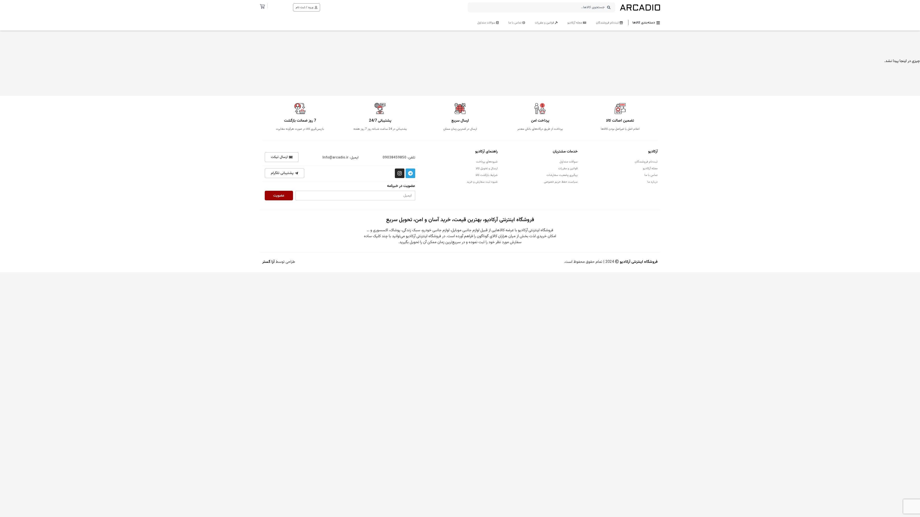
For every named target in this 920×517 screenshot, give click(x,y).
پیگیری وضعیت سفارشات (562, 175)
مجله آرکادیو (575, 23)
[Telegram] (410, 173)
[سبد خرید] (262, 6)
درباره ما (652, 182)
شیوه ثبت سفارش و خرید (482, 182)
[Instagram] (399, 173)
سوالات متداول (486, 23)
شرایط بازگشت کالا (487, 175)
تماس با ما (515, 23)
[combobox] (541, 7)
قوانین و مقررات (545, 23)
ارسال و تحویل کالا (487, 168)
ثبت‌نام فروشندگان (608, 23)
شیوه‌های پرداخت (487, 162)
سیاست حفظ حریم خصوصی (561, 182)
